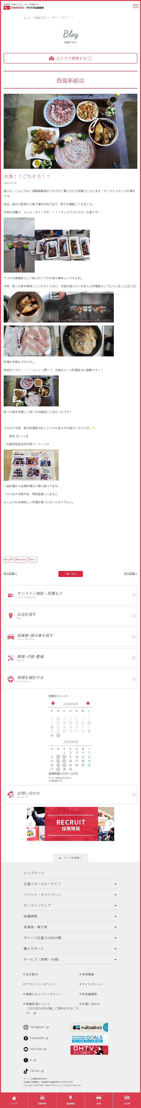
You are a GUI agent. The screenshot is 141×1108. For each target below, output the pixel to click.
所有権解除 (89, 993)
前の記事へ (10, 573)
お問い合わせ (91, 1003)
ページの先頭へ (71, 857)
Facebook (37, 1037)
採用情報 (88, 974)
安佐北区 (22, 559)
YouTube (36, 1048)
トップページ (34, 872)
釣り (34, 559)
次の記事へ (130, 573)
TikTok (35, 1070)
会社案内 (32, 974)
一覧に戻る (70, 574)
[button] (53, 703)
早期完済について (52, 1007)
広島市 (10, 559)
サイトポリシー (92, 984)
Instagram (37, 1026)
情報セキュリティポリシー (44, 993)
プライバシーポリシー (41, 984)
